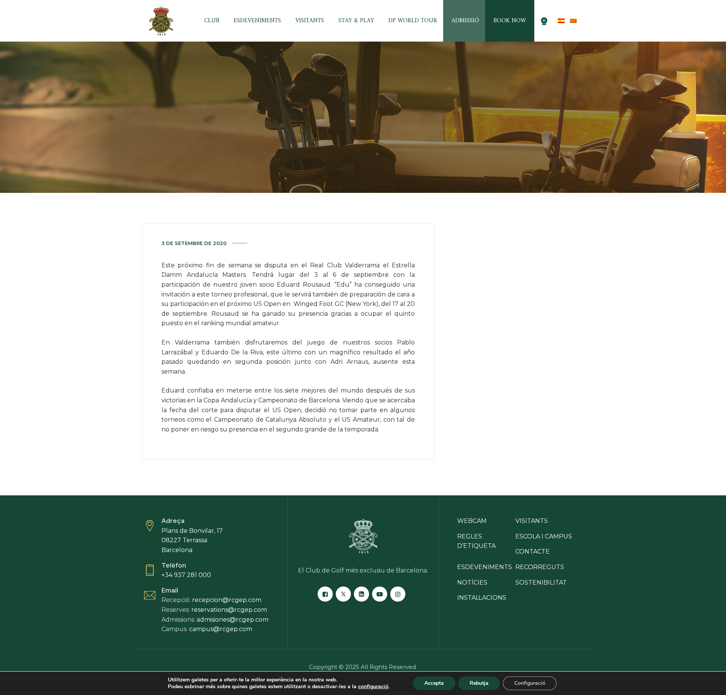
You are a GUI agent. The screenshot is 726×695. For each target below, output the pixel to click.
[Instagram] (397, 594)
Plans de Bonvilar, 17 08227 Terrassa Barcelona (192, 540)
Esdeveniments (257, 21)
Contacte (532, 551)
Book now (509, 21)
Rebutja (479, 683)
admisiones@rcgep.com (232, 619)
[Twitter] (343, 594)
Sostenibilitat (541, 582)
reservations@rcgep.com (229, 609)
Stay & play (356, 21)
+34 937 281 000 (186, 575)
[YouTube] (379, 594)
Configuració (529, 683)
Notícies (472, 582)
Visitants (309, 21)
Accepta (434, 683)
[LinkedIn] (361, 594)
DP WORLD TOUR (412, 21)
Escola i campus (543, 536)
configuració (373, 686)
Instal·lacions (481, 597)
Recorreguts (539, 567)
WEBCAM (472, 520)
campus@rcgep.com (220, 629)
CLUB (211, 21)
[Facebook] (325, 594)
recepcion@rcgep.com (226, 599)
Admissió (465, 21)
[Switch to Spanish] (561, 21)
